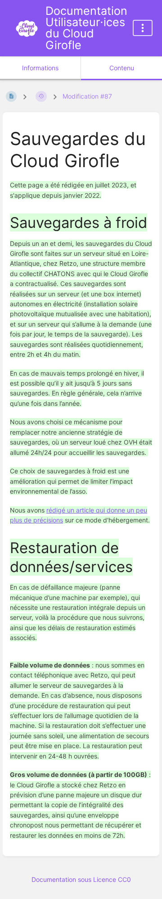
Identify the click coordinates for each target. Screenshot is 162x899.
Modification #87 (87, 96)
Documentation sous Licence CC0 (81, 879)
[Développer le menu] (143, 28)
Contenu (121, 68)
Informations (40, 68)
